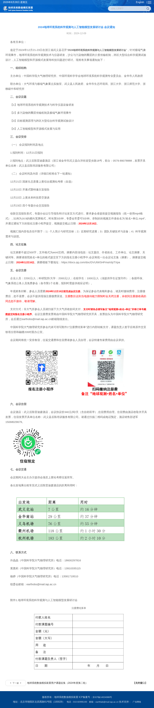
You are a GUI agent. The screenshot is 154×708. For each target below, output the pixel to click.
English (140, 2)
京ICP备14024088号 (102, 697)
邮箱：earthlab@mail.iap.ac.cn (104, 702)
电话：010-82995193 (77, 702)
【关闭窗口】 (140, 683)
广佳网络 (137, 702)
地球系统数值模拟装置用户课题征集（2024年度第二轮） (50, 683)
